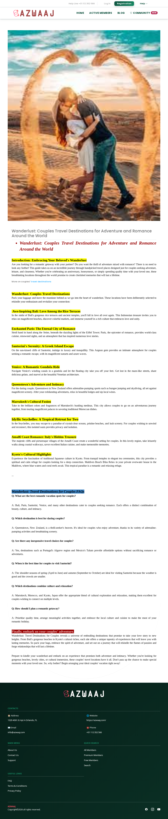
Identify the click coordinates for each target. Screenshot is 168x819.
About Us (12, 750)
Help (142, 3)
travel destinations (41, 281)
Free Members (91, 760)
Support (12, 760)
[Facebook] (146, 809)
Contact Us (13, 755)
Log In (107, 3)
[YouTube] (158, 809)
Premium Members (93, 755)
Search (87, 765)
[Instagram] (152, 809)
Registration (124, 3)
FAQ (10, 780)
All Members (90, 750)
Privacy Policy (14, 790)
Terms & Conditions (17, 785)
